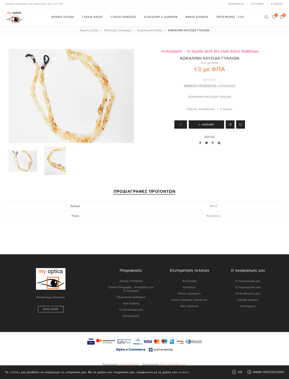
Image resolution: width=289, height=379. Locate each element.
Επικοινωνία (131, 316)
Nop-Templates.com (173, 364)
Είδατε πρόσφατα (189, 293)
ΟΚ (240, 372)
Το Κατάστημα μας (131, 310)
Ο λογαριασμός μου (248, 281)
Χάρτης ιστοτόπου (131, 281)
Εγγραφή (257, 4)
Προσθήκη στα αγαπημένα (240, 124)
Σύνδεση (277, 4)
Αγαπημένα (248, 306)
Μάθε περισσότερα (268, 372)
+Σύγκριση (230, 124)
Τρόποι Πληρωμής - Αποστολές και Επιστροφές (131, 289)
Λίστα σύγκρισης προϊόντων (189, 300)
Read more (50, 309)
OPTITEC (209, 80)
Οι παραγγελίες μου (248, 287)
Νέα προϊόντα (190, 306)
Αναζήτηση (189, 281)
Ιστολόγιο (189, 287)
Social (209, 137)
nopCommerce (129, 364)
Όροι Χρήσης (131, 303)
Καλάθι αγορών (248, 300)
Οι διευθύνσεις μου (248, 293)
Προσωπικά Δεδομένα (131, 297)
